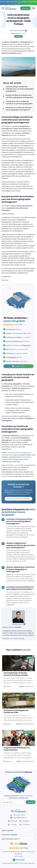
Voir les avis (18, 856)
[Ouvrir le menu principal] (34, 8)
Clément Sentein (19, 30)
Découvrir (25, 8)
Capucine (9, 724)
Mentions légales (9, 835)
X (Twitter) (26, 824)
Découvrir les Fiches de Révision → (18, 499)
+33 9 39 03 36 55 (18, 815)
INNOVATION (28, 732)
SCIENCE (30, 657)
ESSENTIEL (18, 36)
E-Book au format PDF (15, 465)
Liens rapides (7, 830)
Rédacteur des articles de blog (13, 638)
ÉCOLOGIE (29, 695)
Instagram (25, 821)
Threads (13, 824)
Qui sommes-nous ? (10, 839)
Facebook (14, 821)
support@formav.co (20, 817)
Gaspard (8, 686)
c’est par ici (5, 476)
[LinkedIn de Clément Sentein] (26, 30)
